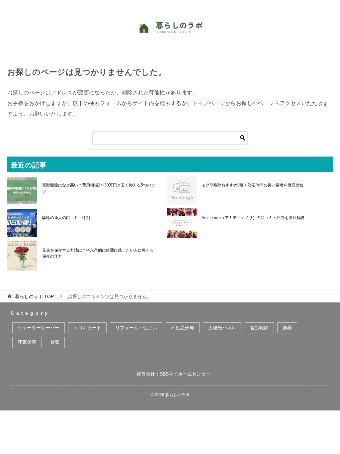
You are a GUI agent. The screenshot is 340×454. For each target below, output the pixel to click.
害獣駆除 (259, 327)
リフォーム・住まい (136, 327)
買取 (54, 342)
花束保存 (27, 342)
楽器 (287, 327)
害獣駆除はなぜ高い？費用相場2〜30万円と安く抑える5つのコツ (98, 188)
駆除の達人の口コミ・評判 (66, 217)
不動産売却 (182, 327)
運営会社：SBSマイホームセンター (173, 374)
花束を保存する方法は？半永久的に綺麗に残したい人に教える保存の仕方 (98, 253)
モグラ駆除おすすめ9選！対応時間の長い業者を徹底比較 (252, 185)
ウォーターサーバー (38, 327)
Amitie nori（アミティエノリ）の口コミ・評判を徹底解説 (253, 217)
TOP (34, 296)
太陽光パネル (222, 327)
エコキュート (87, 327)
